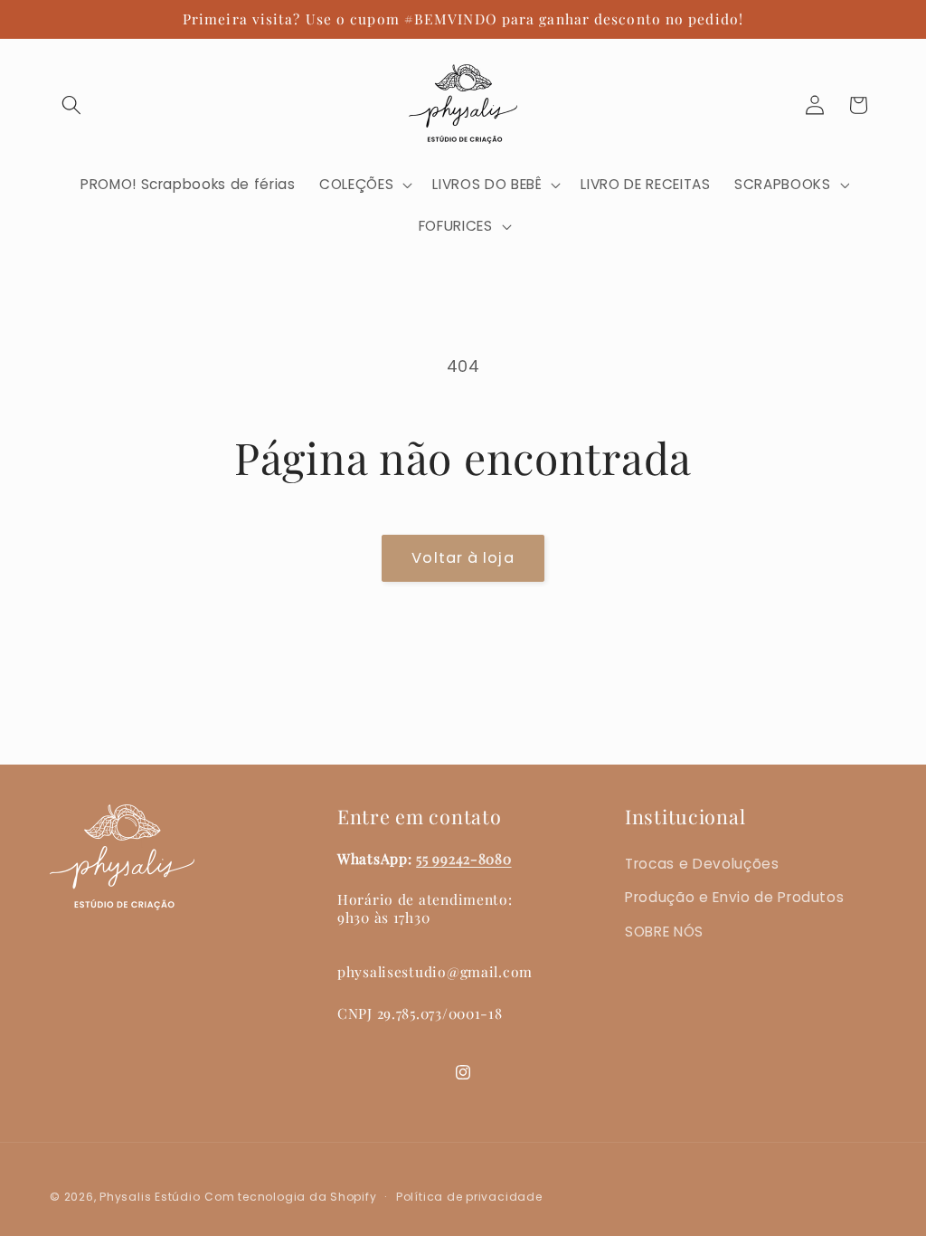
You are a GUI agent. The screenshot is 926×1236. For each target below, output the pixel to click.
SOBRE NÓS (664, 931)
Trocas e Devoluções (702, 863)
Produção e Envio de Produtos (734, 897)
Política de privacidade (469, 1196)
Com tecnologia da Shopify (290, 1196)
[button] (71, 105)
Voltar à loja (462, 557)
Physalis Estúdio (149, 1196)
